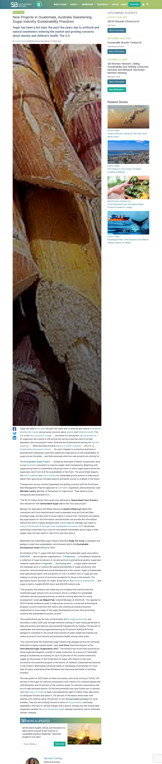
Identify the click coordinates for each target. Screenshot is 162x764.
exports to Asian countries (68, 446)
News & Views (60, 4)
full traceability (31, 475)
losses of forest (36, 692)
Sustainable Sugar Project (37, 461)
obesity (70, 432)
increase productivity (77, 619)
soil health (63, 487)
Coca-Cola (65, 523)
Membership (88, 4)
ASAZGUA (25, 556)
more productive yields (53, 709)
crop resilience (76, 702)
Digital (115, 4)
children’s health (86, 432)
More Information (116, 30)
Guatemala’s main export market (35, 449)
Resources (102, 4)
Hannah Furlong (20, 41)
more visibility (49, 475)
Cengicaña (46, 563)
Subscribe (134, 4)
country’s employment (83, 580)
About (124, 4)
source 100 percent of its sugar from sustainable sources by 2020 (51, 526)
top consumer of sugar (41, 435)
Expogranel (65, 563)
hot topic (41, 428)
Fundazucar (69, 556)
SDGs (43, 547)
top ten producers (87, 435)
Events (74, 4)
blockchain (31, 465)
